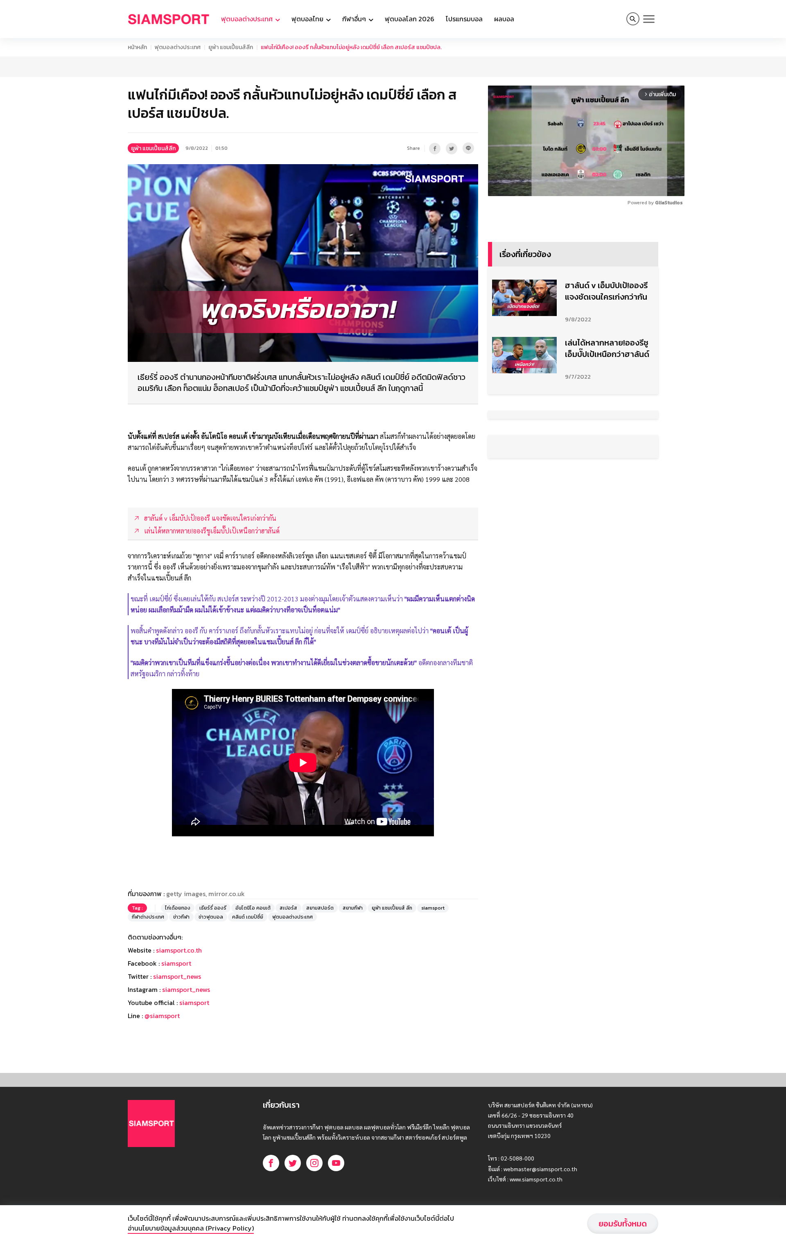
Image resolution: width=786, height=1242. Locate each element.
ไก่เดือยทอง (177, 908)
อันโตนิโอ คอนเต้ (253, 908)
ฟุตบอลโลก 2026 (409, 19)
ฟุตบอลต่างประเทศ (178, 47)
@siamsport (162, 1016)
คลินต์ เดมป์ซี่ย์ (247, 917)
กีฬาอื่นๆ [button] (355, 19)
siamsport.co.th (179, 950)
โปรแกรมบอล (464, 19)
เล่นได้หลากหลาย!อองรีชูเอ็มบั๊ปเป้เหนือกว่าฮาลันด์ (607, 348)
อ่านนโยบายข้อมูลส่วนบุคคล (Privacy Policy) (191, 1228)
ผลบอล (504, 19)
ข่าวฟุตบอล (211, 917)
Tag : (137, 908)
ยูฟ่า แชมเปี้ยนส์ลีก (230, 47)
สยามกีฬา (353, 908)
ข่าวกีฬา (181, 917)
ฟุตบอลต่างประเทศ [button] (247, 19)
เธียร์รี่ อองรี (212, 908)
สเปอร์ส (288, 908)
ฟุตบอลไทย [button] (308, 19)
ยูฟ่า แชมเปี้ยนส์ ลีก (392, 908)
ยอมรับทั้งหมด (623, 1223)
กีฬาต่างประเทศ (148, 917)
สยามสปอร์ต (320, 908)
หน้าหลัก (137, 47)
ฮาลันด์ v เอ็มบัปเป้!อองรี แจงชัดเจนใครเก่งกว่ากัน (606, 291)
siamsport (433, 908)
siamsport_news (177, 976)
